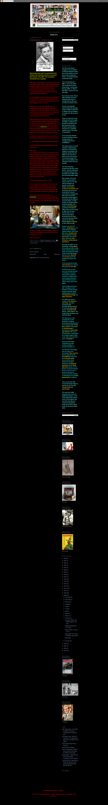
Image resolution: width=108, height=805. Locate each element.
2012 (65, 588)
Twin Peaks (65, 303)
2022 (65, 565)
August (67, 604)
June (66, 608)
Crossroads (48, 241)
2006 (65, 648)
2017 (65, 576)
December (68, 597)
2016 (65, 579)
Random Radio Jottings (68, 747)
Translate (74, 61)
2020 (65, 570)
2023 (65, 563)
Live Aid (67, 256)
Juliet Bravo (68, 638)
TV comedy (55, 241)
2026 (65, 558)
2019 (65, 572)
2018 (65, 574)
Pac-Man (73, 266)
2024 (65, 560)
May (66, 611)
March (67, 615)
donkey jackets (73, 240)
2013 (65, 586)
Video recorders (73, 353)
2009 (65, 595)
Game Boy (65, 365)
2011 (65, 590)
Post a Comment (34, 251)
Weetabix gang (68, 328)
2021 (65, 567)
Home (45, 254)
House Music (73, 246)
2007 (65, 646)
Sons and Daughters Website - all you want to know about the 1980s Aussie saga (70, 751)
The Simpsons (72, 301)
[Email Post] (57, 240)
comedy (42, 241)
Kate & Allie (73, 308)
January (67, 640)
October (67, 602)
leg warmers (65, 241)
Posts (65, 47)
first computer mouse (70, 370)
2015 (65, 581)
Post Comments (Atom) (43, 257)
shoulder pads (73, 233)
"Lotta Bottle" (69, 338)
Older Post (57, 254)
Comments (67, 50)
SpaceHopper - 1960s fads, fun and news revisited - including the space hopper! (70, 756)
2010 (65, 593)
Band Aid (73, 255)
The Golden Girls (71, 309)
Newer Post (33, 254)
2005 (65, 650)
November (68, 599)
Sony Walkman (66, 356)
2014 (65, 583)
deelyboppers (71, 228)
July (66, 606)
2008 (65, 643)
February (67, 618)
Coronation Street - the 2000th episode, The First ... (71, 621)
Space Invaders (66, 264)
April (66, 613)
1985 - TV (36, 241)
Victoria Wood (34, 242)
